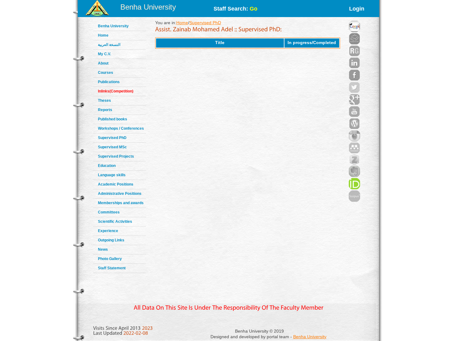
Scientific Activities (115, 221)
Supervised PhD (112, 138)
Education (107, 166)
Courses (105, 72)
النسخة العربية (109, 45)
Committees (109, 212)
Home (103, 35)
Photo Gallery (110, 259)
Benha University (148, 7)
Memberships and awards (121, 203)
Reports (105, 110)
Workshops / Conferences (121, 128)
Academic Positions (115, 184)
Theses (104, 100)
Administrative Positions (119, 193)
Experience (108, 231)
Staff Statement (112, 268)
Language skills (112, 175)
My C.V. (104, 54)
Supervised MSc (112, 147)
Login (356, 9)
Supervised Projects (116, 156)
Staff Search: (235, 9)
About (103, 63)
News (103, 249)
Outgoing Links (111, 240)
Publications (109, 82)
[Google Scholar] (354, 18)
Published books (112, 119)
